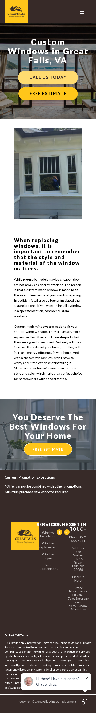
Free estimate (48, 93)
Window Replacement (48, 545)
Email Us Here (78, 578)
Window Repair (48, 556)
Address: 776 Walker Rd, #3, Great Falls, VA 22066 (78, 558)
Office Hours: (78, 598)
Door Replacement (48, 567)
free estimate (48, 449)
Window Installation (48, 534)
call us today (48, 77)
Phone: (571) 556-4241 (78, 538)
